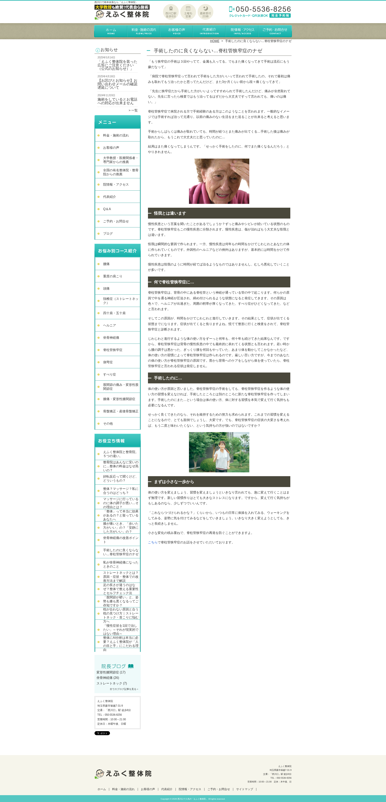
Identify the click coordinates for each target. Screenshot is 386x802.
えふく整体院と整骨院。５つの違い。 (121, 454)
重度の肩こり (112, 276)
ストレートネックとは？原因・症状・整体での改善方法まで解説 (121, 576)
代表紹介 (209, 31)
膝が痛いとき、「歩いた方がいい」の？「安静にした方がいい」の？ (121, 527)
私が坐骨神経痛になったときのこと (121, 564)
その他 (108, 423)
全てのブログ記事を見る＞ (124, 689)
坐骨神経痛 (111, 337)
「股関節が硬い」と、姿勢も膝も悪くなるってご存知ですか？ (121, 601)
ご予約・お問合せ (275, 31)
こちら (153, 542)
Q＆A (107, 209)
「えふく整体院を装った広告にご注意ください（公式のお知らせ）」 (117, 65)
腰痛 (106, 264)
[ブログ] (117, 667)
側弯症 (108, 362)
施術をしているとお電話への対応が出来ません (117, 101)
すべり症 (109, 374)
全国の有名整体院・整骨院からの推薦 (121, 172)
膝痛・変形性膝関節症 (119, 399)
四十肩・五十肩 (114, 313)
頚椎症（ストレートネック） (121, 300)
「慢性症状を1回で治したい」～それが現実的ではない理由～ (121, 629)
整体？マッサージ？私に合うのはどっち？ (121, 490)
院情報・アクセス (242, 31)
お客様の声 (176, 31)
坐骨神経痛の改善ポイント (121, 540)
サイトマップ (244, 789)
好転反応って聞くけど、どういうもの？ (121, 478)
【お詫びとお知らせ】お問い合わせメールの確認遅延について (117, 84)
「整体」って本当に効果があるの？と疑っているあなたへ (121, 515)
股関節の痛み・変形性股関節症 (121, 386)
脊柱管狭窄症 (112, 350)
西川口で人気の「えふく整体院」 (193, 799)
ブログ (108, 233)
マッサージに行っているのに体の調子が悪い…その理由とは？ (121, 503)
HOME (214, 41)
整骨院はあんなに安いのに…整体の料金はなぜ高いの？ (121, 466)
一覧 (134, 110)
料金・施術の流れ (143, 31)
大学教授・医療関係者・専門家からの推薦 (121, 160)
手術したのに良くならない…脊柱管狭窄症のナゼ (121, 552)
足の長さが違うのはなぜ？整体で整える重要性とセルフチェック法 (121, 589)
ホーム (110, 31)
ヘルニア (109, 325)
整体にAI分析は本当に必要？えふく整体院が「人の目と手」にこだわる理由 (121, 643)
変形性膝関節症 (107, 672)
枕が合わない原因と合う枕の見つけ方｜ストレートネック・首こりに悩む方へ (121, 615)
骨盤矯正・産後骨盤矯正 (121, 411)
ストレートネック (109, 683)
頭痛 (106, 288)
